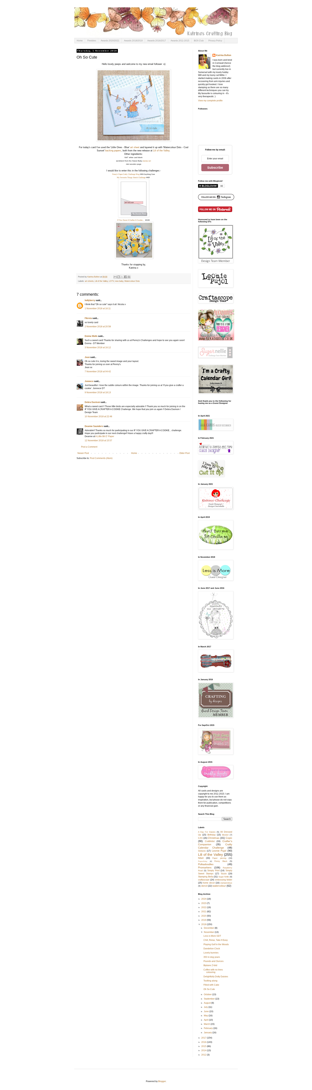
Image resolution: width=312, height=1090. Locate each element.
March (207, 1024)
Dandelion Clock (211, 948)
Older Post (184, 453)
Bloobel (225, 835)
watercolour (219, 885)
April (206, 1020)
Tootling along (210, 980)
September (209, 999)
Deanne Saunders (94, 426)
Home (80, 40)
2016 (204, 1042)
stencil (204, 886)
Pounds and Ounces (213, 961)
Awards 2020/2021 (110, 40)
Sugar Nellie (223, 877)
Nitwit (200, 858)
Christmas (213, 837)
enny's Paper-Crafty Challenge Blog (126, 174)
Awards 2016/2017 (156, 40)
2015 (204, 1046)
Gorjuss (202, 851)
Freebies (91, 40)
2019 (204, 920)
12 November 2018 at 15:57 (98, 440)
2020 (204, 916)
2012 (204, 1055)
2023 (204, 903)
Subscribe (215, 167)
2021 (204, 911)
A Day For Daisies (207, 832)
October (208, 994)
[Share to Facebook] (125, 277)
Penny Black (220, 861)
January (208, 1032)
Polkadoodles (205, 864)
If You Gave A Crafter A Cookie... (130, 220)
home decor (209, 883)
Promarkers (204, 867)
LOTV (111, 281)
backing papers (113, 150)
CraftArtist (209, 841)
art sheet (134, 147)
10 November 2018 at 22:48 (98, 416)
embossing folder (223, 880)
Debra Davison (92, 402)
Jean (87, 357)
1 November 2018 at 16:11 (98, 308)
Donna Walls (91, 336)
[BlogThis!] (118, 277)
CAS (200, 838)
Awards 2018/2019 (133, 40)
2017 (204, 1038)
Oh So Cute (209, 989)
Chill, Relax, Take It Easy (215, 940)
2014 (204, 1050)
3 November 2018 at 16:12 (98, 347)
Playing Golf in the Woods (216, 944)
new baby (119, 281)
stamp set (147, 161)
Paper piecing (219, 858)
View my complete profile (210, 100)
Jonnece (89, 381)
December (209, 928)
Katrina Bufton (223, 55)
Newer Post (83, 453)
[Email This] (115, 277)
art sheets (89, 281)
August (207, 1003)
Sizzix (224, 873)
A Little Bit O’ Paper (104, 436)
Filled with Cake (211, 985)
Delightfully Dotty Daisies (215, 976)
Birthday (211, 835)
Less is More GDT (212, 936)
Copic (229, 837)
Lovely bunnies (210, 952)
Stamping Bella (205, 876)
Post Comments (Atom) (101, 458)
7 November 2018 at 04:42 (98, 371)
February (208, 1028)
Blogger (162, 1081)
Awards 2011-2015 (180, 40)
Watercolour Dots (132, 281)
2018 (204, 924)
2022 (204, 907)
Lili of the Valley (161, 150)
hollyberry (90, 300)
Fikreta (88, 318)
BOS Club (199, 40)
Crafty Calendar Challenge (215, 846)
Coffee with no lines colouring (213, 971)
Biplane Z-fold (210, 965)
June (206, 1011)
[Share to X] (122, 277)
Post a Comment (89, 447)
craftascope (203, 880)
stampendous (226, 883)
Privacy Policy (215, 40)
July (206, 1007)
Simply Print (213, 870)
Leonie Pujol (219, 850)
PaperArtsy (202, 861)
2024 (204, 899)
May (206, 1015)
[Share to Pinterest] (129, 277)
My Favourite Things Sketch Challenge (131, 177)
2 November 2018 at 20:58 (98, 326)
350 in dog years (211, 957)
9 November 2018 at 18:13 (98, 392)
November (209, 932)
